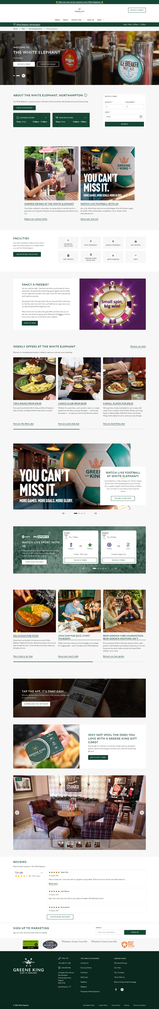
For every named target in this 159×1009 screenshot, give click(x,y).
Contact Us (84, 963)
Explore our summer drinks (51, 173)
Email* (99, 928)
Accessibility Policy (89, 1005)
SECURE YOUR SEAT (122, 498)
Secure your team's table (79, 611)
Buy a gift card (98, 757)
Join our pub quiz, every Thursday (74, 637)
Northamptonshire (35, 29)
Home (15, 29)
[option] (61, 844)
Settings (111, 23)
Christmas (84, 972)
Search (124, 124)
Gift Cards (84, 977)
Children (130, 102)
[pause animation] (23, 75)
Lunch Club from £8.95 (72, 403)
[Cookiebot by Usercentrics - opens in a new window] (14, 22)
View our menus (24, 108)
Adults (109, 102)
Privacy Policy (116, 1005)
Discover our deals (138, 346)
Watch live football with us (99, 204)
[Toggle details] (41, 872)
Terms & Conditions (139, 1005)
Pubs (23, 29)
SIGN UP (135, 932)
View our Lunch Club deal (79, 378)
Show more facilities (27, 254)
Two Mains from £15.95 (27, 403)
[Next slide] (95, 513)
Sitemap (126, 1005)
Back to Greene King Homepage (125, 982)
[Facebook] (115, 989)
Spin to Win (30, 323)
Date (108, 112)
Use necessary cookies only (140, 13)
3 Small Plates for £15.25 (118, 403)
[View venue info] (85, 96)
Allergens (84, 987)
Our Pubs (117, 968)
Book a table (24, 64)
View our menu (48, 64)
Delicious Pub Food (26, 636)
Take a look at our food (34, 611)
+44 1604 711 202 (64, 963)
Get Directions (63, 987)
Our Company (119, 972)
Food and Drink (86, 968)
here (60, 314)
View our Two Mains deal (34, 378)
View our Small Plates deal (124, 378)
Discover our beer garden (124, 611)
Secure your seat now (108, 173)
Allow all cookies (141, 6)
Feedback (84, 982)
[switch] (62, 22)
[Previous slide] (64, 513)
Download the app (120, 963)
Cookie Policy (103, 1005)
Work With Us (119, 977)
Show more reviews (60, 917)
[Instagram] (122, 989)
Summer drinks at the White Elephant (49, 204)
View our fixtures (34, 562)
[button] (15, 75)
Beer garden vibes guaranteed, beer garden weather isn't (123, 637)
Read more (53, 883)
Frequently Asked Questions (90, 991)
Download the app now (36, 704)
